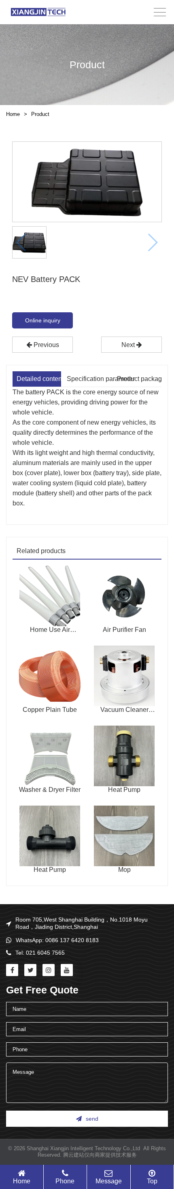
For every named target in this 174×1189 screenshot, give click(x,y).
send (92, 1118)
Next (128, 344)
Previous (45, 344)
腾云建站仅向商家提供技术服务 (100, 1155)
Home (13, 114)
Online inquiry (42, 320)
